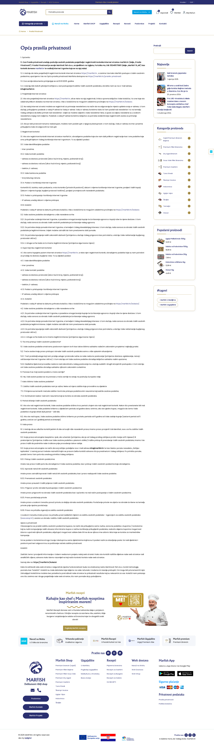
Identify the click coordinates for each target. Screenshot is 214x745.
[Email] (33, 690)
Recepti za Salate (114, 678)
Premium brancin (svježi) (66, 665)
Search (190, 51)
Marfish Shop (23, 2)
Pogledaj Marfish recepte (75, 628)
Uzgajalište (35, 2)
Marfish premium (181, 639)
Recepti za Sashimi (114, 669)
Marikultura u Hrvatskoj (90, 674)
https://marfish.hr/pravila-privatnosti (104, 76)
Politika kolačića (165, 704)
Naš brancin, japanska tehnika (176, 74)
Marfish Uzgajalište (146, 639)
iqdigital (27, 738)
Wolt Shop (136, 674)
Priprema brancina (114, 665)
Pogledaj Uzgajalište (89, 669)
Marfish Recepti (108, 639)
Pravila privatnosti (166, 699)
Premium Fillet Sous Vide (66, 674)
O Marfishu (85, 665)
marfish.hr (39, 68)
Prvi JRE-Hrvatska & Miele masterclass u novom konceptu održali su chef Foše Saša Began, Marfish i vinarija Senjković (173, 104)
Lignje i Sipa (60, 694)
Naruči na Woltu (140, 12)
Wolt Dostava (137, 669)
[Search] (109, 12)
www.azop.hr (27, 518)
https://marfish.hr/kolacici (120, 101)
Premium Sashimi (63, 682)
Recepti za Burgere (115, 674)
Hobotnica (60, 698)
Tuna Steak (60, 686)
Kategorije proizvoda (34, 23)
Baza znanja (86, 678)
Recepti (43, 2)
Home (23, 31)
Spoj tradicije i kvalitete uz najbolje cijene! (107, 2)
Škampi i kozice (62, 690)
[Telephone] (39, 690)
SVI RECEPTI (111, 682)
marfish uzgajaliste (168, 305)
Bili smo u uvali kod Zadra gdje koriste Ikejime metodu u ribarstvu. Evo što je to (179, 88)
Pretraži (157, 45)
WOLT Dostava (54, 2)
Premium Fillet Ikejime (64, 669)
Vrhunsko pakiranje (74, 639)
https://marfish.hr (89, 73)
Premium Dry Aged (63, 678)
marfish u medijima (168, 300)
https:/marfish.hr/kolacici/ (127, 303)
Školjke (58, 702)
